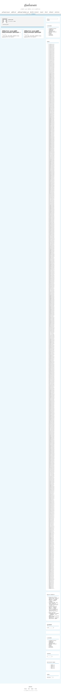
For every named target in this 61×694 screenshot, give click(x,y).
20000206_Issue (51, 571)
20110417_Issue (51, 49)
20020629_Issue (51, 445)
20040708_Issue (51, 350)
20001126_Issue (51, 523)
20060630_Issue (51, 261)
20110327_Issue (51, 51)
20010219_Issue (51, 511)
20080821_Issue (51, 165)
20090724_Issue (51, 126)
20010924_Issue (51, 481)
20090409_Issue (51, 138)
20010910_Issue (51, 484)
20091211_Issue (51, 109)
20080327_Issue (51, 183)
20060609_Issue (51, 264)
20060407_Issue (51, 271)
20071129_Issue (51, 197)
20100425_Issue (51, 92)
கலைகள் (46, 12)
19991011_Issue (51, 585)
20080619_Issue (51, 173)
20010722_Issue (51, 491)
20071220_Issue (51, 195)
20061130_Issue (51, 242)
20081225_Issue (51, 151)
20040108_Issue (51, 376)
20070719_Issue (51, 213)
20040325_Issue (51, 367)
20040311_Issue (51, 369)
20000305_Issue (51, 567)
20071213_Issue (51, 196)
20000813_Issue (51, 542)
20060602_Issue (51, 265)
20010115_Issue (51, 515)
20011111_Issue (51, 474)
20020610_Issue (51, 448)
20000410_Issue (51, 562)
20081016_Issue (51, 158)
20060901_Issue (51, 253)
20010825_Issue (51, 486)
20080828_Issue (51, 164)
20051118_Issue (51, 289)
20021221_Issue (51, 424)
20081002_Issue (51, 160)
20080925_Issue (51, 161)
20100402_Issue (51, 95)
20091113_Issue (51, 112)
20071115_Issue (51, 199)
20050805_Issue (51, 302)
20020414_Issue (51, 455)
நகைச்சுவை (57, 12)
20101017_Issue (51, 71)
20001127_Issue (51, 522)
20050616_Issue (51, 308)
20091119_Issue (51, 111)
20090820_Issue (51, 122)
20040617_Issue (51, 353)
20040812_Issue (51, 346)
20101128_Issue (51, 66)
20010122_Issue (51, 515)
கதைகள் (41, 12)
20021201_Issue (51, 427)
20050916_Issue (51, 297)
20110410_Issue (51, 50)
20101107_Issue (51, 68)
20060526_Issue (51, 265)
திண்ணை (30, 5)
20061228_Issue (51, 238)
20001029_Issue (51, 527)
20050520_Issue (51, 311)
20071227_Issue (51, 194)
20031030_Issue (51, 385)
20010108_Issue (51, 516)
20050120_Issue (51, 324)
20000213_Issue (51, 570)
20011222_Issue (51, 468)
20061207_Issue (51, 241)
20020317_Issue (51, 458)
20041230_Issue (51, 327)
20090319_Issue (51, 141)
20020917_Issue (51, 436)
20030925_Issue (51, 390)
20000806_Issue (51, 543)
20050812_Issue (51, 301)
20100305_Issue (51, 98)
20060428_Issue (51, 269)
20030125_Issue (51, 420)
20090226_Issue (51, 144)
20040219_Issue (51, 371)
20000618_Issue (51, 550)
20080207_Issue (51, 189)
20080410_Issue (51, 181)
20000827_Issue (51, 539)
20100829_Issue (51, 77)
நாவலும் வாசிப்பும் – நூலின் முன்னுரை (53, 600)
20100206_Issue (51, 102)
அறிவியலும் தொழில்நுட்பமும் (23, 12)
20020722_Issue (51, 443)
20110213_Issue (51, 57)
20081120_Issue (51, 155)
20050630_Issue (51, 306)
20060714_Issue (51, 260)
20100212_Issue (51, 101)
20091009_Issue (51, 116)
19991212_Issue (51, 578)
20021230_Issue (51, 423)
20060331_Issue (51, 272)
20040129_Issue (51, 374)
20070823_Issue (51, 209)
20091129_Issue (51, 110)
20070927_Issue (51, 205)
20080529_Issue (51, 175)
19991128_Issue (51, 579)
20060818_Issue (51, 254)
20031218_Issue (51, 379)
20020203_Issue (51, 463)
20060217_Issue (51, 277)
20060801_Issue (51, 257)
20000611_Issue (51, 552)
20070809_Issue (51, 211)
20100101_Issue (51, 106)
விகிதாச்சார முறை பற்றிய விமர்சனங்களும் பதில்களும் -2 (11, 31)
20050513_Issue (51, 312)
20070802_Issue (51, 212)
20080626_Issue (51, 172)
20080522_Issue (51, 176)
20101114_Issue (51, 68)
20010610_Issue (51, 497)
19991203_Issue (51, 579)
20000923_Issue (51, 533)
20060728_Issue (51, 258)
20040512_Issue (51, 360)
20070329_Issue (51, 227)
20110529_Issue (33, 13)
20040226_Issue (51, 370)
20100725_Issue (51, 81)
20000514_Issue (51, 557)
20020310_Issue (51, 459)
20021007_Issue (51, 434)
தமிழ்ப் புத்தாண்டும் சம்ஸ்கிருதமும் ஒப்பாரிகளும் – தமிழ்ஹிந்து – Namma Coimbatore (54, 614)
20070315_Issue (51, 229)
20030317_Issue (51, 414)
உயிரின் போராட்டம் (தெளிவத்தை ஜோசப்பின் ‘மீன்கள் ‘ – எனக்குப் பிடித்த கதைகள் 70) (53, 610)
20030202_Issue (51, 419)
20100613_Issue (51, 86)
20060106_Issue (51, 282)
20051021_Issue (51, 293)
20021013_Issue (51, 433)
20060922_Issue (51, 250)
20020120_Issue (51, 465)
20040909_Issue (51, 341)
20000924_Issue (51, 532)
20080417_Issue (51, 180)
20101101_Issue (51, 69)
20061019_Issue (51, 247)
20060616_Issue (51, 263)
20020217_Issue (51, 462)
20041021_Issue (51, 336)
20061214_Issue (51, 240)
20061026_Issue (51, 246)
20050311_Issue (51, 319)
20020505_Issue (51, 452)
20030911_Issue (51, 392)
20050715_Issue (51, 305)
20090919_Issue (51, 119)
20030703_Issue (51, 400)
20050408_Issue (51, 317)
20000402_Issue (51, 564)
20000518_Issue (51, 556)
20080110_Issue (51, 192)
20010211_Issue (51, 512)
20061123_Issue (51, 242)
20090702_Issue (51, 128)
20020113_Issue (51, 466)
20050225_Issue (51, 321)
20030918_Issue (51, 391)
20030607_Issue (51, 404)
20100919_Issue (51, 74)
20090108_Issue (51, 149)
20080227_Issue (51, 186)
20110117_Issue (51, 60)
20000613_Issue (51, 551)
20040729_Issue (51, 347)
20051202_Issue (51, 287)
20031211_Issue (51, 380)
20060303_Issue (51, 275)
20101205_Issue (51, 65)
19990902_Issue (51, 588)
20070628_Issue (51, 216)
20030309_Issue (51, 415)
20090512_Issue (51, 134)
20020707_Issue (51, 445)
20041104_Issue (51, 335)
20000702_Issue (51, 548)
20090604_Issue (51, 132)
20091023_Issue (51, 115)
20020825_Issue (51, 439)
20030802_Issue (51, 397)
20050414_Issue (51, 316)
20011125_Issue (51, 472)
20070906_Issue (51, 207)
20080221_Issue (51, 187)
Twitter (29, 688)
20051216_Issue (51, 285)
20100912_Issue (51, 75)
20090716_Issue (51, 126)
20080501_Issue (51, 178)
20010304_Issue (51, 509)
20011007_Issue (51, 480)
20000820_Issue (51, 540)
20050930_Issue (51, 295)
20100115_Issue (51, 104)
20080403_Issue (51, 182)
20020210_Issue (51, 463)
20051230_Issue (51, 283)
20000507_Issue (51, 558)
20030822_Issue (51, 394)
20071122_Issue (51, 198)
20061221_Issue (51, 239)
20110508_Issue (51, 46)
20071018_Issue (51, 202)
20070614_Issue (51, 218)
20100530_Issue (51, 88)
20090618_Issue (51, 130)
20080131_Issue (51, 190)
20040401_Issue (51, 366)
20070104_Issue (51, 237)
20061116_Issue (51, 243)
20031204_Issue (51, 381)
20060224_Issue (51, 276)
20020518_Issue (51, 451)
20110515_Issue (51, 45)
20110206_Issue (51, 57)
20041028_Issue (51, 335)
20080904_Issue (51, 163)
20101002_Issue (51, 73)
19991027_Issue (51, 584)
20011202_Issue (51, 471)
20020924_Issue (51, 435)
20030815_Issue (51, 395)
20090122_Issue (51, 148)
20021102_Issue (51, 430)
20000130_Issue (51, 572)
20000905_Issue (51, 538)
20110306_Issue (51, 54)
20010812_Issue (51, 488)
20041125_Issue (51, 331)
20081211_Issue (51, 153)
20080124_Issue (51, 190)
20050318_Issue (51, 318)
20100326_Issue (51, 96)
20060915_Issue (51, 251)
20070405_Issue (51, 226)
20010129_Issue (51, 514)
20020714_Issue (51, 444)
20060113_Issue (51, 281)
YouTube (36, 688)
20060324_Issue (51, 273)
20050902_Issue (51, 299)
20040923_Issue (51, 340)
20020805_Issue (51, 441)
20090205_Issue (51, 146)
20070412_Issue (51, 225)
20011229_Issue (51, 468)
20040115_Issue (51, 376)
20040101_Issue (51, 377)
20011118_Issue (51, 474)
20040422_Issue (51, 364)
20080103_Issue (51, 193)
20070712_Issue (51, 214)
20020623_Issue (51, 446)
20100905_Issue (51, 76)
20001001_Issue (51, 532)
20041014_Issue (51, 337)
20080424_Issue (51, 179)
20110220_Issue (51, 56)
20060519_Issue (51, 266)
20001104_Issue (51, 526)
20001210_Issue (51, 520)
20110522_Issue (51, 45)
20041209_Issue (51, 329)
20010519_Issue (51, 500)
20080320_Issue (51, 184)
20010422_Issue (51, 503)
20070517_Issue (51, 221)
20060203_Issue (51, 278)
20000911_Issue (51, 536)
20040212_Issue (51, 372)
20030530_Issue (51, 405)
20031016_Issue (51, 387)
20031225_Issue (51, 378)
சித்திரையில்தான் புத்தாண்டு (54, 616)
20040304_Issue (51, 370)
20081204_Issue (51, 154)
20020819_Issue (51, 439)
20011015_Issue (51, 479)
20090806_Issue (51, 124)
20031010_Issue (51, 388)
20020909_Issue (51, 437)
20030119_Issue (51, 421)
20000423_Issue (51, 560)
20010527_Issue (51, 498)
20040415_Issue (51, 364)
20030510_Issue (51, 407)
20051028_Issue (51, 292)
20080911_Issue (51, 162)
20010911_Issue (51, 483)
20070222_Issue (51, 231)
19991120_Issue (51, 580)
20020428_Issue (51, 453)
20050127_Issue (51, 323)
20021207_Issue (51, 426)
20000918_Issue (51, 534)
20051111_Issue (51, 290)
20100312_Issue (51, 97)
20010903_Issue (51, 485)
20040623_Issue (51, 352)
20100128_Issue (51, 103)
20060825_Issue (51, 254)
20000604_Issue (51, 554)
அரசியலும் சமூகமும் (6, 12)
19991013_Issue (51, 584)
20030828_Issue (51, 393)
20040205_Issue (51, 373)
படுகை (56, 618)
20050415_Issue (51, 315)
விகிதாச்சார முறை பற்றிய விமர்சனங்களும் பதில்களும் (32, 31)
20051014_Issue (51, 294)
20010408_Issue (51, 505)
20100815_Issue (51, 79)
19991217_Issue (51, 577)
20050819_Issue (51, 300)
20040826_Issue (51, 344)
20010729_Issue (51, 490)
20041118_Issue (51, 332)
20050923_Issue (51, 296)
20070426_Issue (51, 224)
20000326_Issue (51, 565)
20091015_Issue (51, 115)
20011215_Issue (51, 469)
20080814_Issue (51, 166)
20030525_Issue (51, 405)
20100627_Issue (51, 85)
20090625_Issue (51, 129)
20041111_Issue (51, 334)
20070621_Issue (51, 217)
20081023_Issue (51, 157)
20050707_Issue (51, 306)
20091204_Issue (51, 109)
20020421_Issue (51, 454)
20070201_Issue (51, 234)
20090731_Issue (51, 125)
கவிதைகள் (51, 12)
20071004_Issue (51, 204)
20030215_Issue (51, 417)
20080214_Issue (51, 188)
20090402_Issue (51, 139)
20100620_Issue (51, 86)
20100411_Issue (51, 94)
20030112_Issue (51, 422)
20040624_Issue (51, 352)
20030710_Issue (51, 399)
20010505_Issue (51, 502)
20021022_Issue (51, 432)
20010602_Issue (51, 497)
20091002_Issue (51, 117)
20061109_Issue (51, 244)
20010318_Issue (51, 508)
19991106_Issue (51, 582)
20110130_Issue (51, 58)
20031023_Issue (51, 386)
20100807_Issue (51, 80)
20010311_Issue (51, 509)
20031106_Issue (51, 384)
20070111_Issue (51, 236)
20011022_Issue (51, 478)
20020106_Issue (51, 467)
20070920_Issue (51, 206)
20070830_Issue (51, 208)
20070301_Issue (51, 231)
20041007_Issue (51, 338)
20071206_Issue (51, 196)
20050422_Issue (51, 314)
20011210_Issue (51, 470)
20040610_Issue (51, 354)
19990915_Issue (51, 586)
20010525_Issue (51, 499)
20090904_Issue (51, 120)
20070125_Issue (51, 235)
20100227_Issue (51, 99)
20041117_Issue (51, 333)
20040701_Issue (51, 351)
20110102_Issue (51, 62)
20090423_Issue (51, 137)
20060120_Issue (51, 280)
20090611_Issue (51, 131)
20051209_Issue (51, 286)
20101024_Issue (51, 70)
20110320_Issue (51, 52)
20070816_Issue (51, 210)
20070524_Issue (51, 220)
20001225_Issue (51, 518)
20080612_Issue (51, 173)
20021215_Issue (51, 425)
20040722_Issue (51, 348)
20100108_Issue (51, 105)
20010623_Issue (51, 495)
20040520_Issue (51, 358)
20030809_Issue (51, 396)
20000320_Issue (51, 566)
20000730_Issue (51, 544)
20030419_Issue (51, 410)
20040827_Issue (51, 343)
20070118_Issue (51, 236)
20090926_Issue (51, 118)
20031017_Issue (51, 387)
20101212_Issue (51, 64)
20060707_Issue (51, 260)
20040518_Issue (51, 358)
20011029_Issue (51, 476)
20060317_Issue (51, 274)
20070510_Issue (51, 222)
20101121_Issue (51, 67)
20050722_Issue (51, 304)
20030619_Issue (51, 402)
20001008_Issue (51, 530)
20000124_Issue (51, 573)
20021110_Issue (51, 429)
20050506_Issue (51, 312)
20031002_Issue (51, 389)
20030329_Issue (51, 412)
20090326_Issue (51, 140)
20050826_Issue (51, 300)
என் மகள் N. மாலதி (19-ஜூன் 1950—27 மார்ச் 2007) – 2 (53, 605)
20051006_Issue (51, 294)
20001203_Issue (51, 521)
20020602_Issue (51, 449)
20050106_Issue (51, 326)
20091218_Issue (51, 108)
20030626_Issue (51, 401)
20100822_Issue (51, 78)
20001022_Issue (51, 528)
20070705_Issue (51, 215)
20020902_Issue (51, 438)
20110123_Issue (51, 59)
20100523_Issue (51, 89)
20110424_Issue (51, 48)
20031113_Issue (51, 383)
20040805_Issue (51, 347)
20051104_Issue (51, 291)
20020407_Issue (51, 456)
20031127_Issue (51, 381)
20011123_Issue (51, 473)
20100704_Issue (51, 84)
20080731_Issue (51, 167)
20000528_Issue (51, 555)
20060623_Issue (51, 262)
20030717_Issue (51, 399)
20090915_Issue (51, 120)
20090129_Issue (51, 147)
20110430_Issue (51, 47)
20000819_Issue (51, 541)
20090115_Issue (51, 149)
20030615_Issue (51, 403)
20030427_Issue (51, 409)
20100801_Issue (51, 80)
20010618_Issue (51, 496)
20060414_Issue (51, 271)
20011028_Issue (51, 477)
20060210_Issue (51, 277)
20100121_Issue (51, 103)
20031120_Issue (51, 382)
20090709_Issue (51, 127)
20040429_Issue (51, 362)
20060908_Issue (51, 252)
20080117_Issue (51, 191)
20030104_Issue (51, 422)
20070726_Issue (51, 213)
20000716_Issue (51, 546)
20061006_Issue (51, 248)
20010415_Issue (51, 504)
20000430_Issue (51, 559)
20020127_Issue (51, 464)
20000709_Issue (51, 547)
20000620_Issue (51, 550)
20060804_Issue (51, 256)
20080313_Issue (51, 184)
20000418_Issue (51, 561)
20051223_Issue (51, 284)
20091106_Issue (51, 113)
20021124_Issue (51, 428)
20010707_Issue (51, 492)
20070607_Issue (51, 219)
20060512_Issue (51, 267)
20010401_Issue (51, 506)
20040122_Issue (51, 375)
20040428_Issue (51, 363)
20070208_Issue (51, 233)
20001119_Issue (51, 524)
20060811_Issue (51, 255)
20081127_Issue (51, 155)
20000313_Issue (51, 567)
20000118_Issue (51, 573)
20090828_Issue (51, 121)
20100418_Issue (51, 93)
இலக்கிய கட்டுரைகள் (34, 12)
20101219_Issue (51, 63)
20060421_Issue (51, 270)
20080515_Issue (51, 177)
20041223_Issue (51, 328)
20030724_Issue (51, 398)
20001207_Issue (51, 521)
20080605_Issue (51, 174)
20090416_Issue (51, 138)
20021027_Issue (51, 431)
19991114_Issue (51, 581)
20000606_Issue (51, 553)
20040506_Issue (51, 361)
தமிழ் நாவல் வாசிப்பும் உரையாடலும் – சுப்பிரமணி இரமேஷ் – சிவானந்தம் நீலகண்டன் (54, 598)
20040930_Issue (51, 339)
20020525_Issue (51, 450)
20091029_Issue (51, 114)
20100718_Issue (51, 82)
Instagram (32, 688)
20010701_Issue (51, 493)
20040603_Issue (51, 356)
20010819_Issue (51, 487)
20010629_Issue (51, 494)
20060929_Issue (51, 249)
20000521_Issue (51, 555)
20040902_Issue (51, 342)
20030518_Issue (51, 406)
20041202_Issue (51, 330)
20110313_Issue (51, 53)
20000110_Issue (51, 574)
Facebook (25, 688)
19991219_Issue (51, 576)
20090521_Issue (51, 133)
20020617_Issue (51, 447)
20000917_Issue (51, 535)
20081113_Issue (51, 156)
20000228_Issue (51, 568)
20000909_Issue (51, 538)
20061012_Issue (51, 248)
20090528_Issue (51, 132)
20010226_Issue (51, 510)
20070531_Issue (51, 219)
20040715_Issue (51, 349)
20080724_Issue (51, 168)
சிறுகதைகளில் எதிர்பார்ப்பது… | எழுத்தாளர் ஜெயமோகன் (54, 617)
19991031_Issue (51, 583)
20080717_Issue (51, 169)
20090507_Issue (51, 135)
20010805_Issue (51, 489)
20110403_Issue (51, 51)
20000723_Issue (51, 544)
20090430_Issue (51, 136)
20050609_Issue (51, 309)
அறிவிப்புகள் (13, 12)
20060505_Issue (51, 268)
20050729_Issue (51, 303)
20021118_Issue (51, 428)
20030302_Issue (51, 416)
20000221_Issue (51, 569)
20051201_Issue (51, 288)
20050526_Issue (51, 310)
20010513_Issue (51, 501)
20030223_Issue (51, 416)
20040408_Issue (51, 365)
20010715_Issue (51, 492)
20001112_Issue (51, 526)
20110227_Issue (51, 55)
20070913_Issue (51, 207)
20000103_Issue (51, 575)
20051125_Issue (51, 289)
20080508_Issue (51, 178)
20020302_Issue (51, 460)
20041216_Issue (51, 329)
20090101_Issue (51, 150)
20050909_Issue (51, 298)
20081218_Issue (51, 152)
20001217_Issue (51, 519)
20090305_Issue (51, 143)
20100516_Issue (51, 90)
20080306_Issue (51, 185)
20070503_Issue (51, 223)
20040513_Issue (51, 359)
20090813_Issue (51, 123)
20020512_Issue (51, 451)
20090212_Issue (51, 145)
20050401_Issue (51, 318)
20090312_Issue (51, 142)
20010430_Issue (51, 503)
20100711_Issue (51, 83)
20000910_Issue (51, 537)
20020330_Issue (51, 457)
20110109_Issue (51, 61)
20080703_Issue (51, 171)
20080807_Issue (51, 167)
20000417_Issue (51, 561)
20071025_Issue (51, 202)
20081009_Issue (51, 159)
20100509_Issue (51, 91)
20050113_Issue (51, 325)
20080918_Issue (51, 161)
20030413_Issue (51, 410)
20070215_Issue (51, 232)
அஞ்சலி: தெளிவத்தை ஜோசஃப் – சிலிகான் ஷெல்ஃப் (53, 607)
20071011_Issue (51, 203)
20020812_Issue (51, 440)
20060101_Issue (51, 283)
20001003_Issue (51, 531)
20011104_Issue (51, 475)
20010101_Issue (51, 517)
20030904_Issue (51, 393)
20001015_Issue (51, 529)
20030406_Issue (51, 411)
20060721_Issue (51, 259)
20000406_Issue (51, 563)
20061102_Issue (51, 245)
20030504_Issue (51, 408)
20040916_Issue (51, 341)
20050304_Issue (51, 320)
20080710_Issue (51, 170)
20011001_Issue (51, 480)
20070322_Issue (51, 228)
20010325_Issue (51, 507)
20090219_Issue (51, 144)
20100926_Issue (51, 74)
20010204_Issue (51, 513)
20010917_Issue (51, 482)
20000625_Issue (51, 549)
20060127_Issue (51, 279)
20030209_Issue (51, 418)
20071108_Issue (51, 200)
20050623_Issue (51, 307)
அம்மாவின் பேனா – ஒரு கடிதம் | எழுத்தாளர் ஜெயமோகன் (53, 603)
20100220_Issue (51, 100)
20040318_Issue (51, 368)
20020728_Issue (51, 442)
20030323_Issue (51, 413)
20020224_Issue (51, 461)
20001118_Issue (51, 525)
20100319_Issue (51, 97)
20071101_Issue (51, 201)
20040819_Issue (51, 345)
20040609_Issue (51, 355)
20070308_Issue (51, 230)
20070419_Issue (51, 225)
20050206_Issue (51, 322)
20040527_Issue (51, 357)
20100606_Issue (51, 87)
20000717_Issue (51, 545)
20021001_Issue (51, 434)
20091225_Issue (51, 107)
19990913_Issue (51, 587)
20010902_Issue (51, 486)
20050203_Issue (51, 323)
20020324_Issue (51, 457)
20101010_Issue (51, 72)
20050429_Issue (51, 313)
